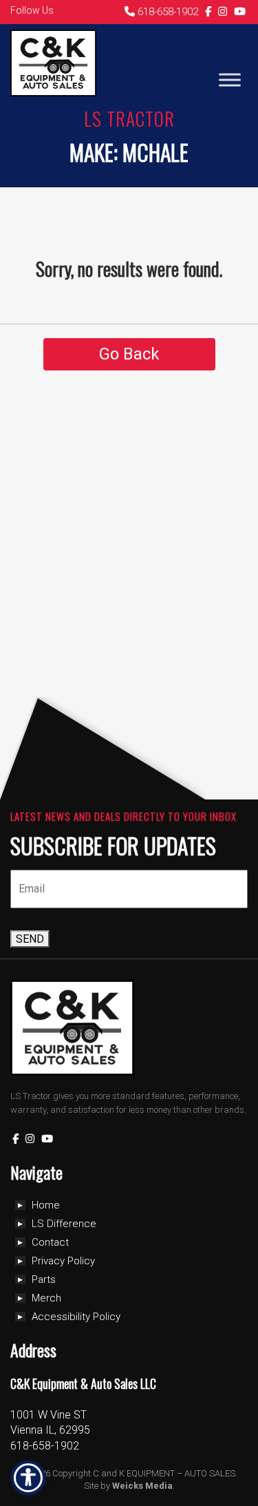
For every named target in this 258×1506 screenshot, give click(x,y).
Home (46, 1205)
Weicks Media (142, 1486)
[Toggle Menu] (230, 79)
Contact (50, 1242)
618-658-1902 (166, 12)
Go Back (129, 354)
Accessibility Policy (76, 1316)
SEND (30, 938)
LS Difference (64, 1223)
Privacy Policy (63, 1261)
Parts (44, 1279)
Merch (46, 1298)
